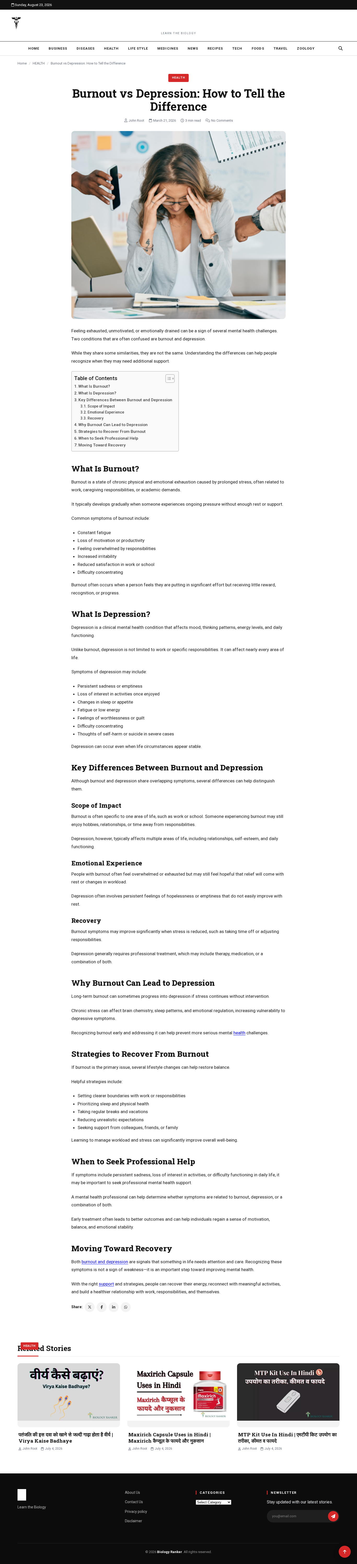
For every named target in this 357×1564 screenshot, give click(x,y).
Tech (237, 48)
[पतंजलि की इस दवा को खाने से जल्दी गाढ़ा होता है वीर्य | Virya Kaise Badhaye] (69, 1395)
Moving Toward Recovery (102, 445)
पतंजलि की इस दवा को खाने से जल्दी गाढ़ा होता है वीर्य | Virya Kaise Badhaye (66, 1437)
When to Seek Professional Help (108, 438)
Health (111, 48)
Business (58, 48)
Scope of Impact (102, 406)
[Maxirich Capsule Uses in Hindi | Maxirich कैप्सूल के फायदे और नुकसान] (178, 1395)
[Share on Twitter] (90, 1307)
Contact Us (134, 1502)
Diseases (85, 48)
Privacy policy (136, 1511)
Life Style (138, 48)
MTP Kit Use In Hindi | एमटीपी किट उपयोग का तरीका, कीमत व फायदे (287, 1437)
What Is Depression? (97, 393)
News (193, 48)
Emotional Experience (106, 412)
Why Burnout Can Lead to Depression (113, 424)
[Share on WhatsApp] (126, 1307)
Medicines (167, 48)
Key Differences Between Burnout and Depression (125, 400)
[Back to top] (345, 1552)
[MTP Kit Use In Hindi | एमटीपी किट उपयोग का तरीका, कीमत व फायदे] (288, 1395)
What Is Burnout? (94, 386)
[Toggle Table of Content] (167, 378)
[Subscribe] (333, 1516)
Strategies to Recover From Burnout (112, 431)
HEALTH (39, 63)
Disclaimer (133, 1521)
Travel (280, 48)
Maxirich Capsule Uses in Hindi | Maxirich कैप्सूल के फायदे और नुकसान (169, 1437)
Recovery (96, 418)
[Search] (340, 48)
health (239, 1032)
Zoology (306, 48)
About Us (132, 1492)
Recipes (215, 48)
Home (33, 48)
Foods (258, 48)
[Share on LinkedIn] (114, 1307)
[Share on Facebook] (102, 1307)
